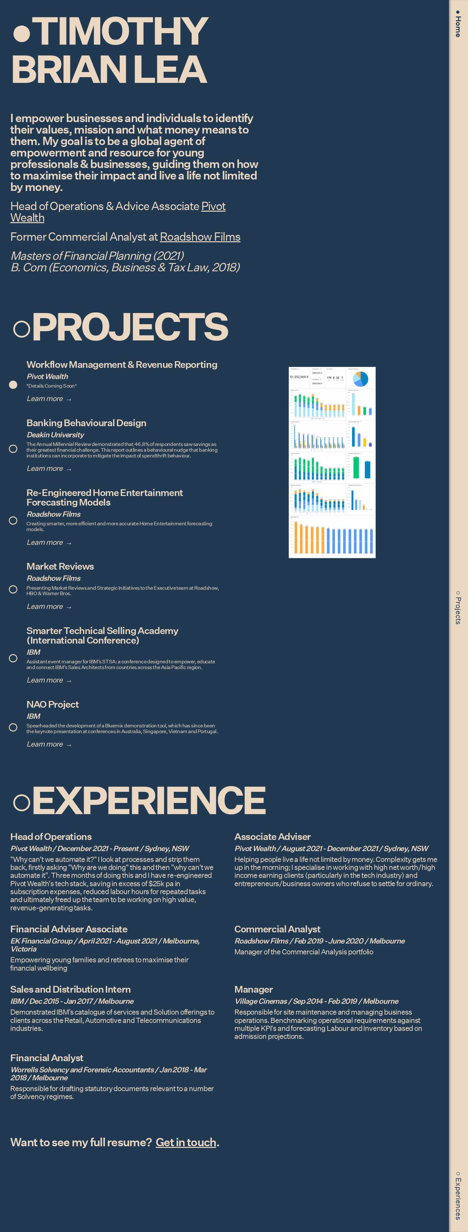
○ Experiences (458, 1195)
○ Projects (458, 608)
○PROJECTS (118, 326)
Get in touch (186, 1142)
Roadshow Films (200, 237)
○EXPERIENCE (138, 800)
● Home (458, 23)
